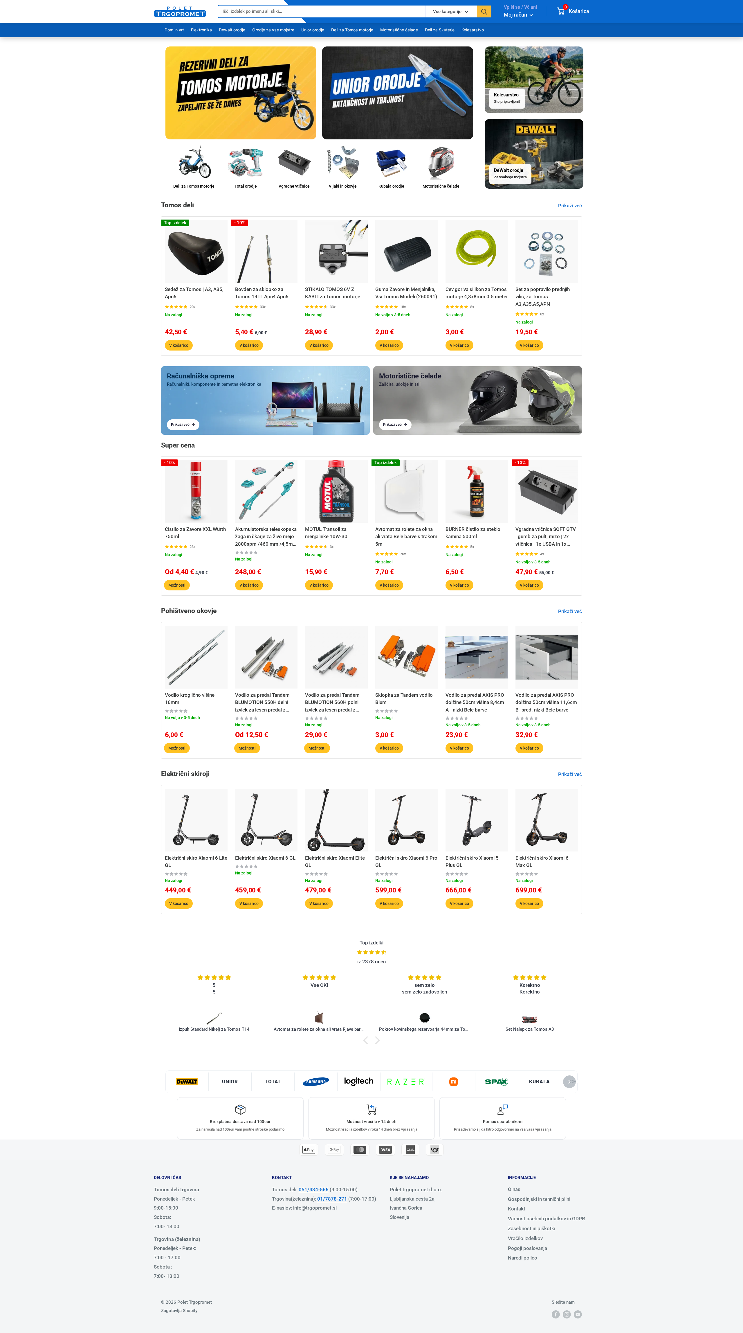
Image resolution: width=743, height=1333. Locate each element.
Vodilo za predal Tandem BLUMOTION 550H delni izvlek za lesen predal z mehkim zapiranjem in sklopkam (262, 703)
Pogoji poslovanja (527, 1248)
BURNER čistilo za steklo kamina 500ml (473, 533)
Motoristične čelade (399, 29)
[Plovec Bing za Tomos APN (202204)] (530, 1018)
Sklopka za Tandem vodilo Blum (404, 698)
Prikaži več (570, 206)
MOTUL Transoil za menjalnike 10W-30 (326, 533)
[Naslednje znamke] (569, 1081)
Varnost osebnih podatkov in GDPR (546, 1218)
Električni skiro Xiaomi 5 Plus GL (472, 861)
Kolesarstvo (472, 29)
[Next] (582, 286)
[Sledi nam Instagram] (567, 1314)
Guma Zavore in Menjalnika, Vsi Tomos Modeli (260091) (406, 293)
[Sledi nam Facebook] (556, 1314)
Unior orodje (312, 29)
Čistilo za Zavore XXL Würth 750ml (195, 533)
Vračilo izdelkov (525, 1238)
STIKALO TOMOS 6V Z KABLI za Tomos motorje (332, 293)
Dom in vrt (174, 29)
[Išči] (484, 11)
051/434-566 (314, 1189)
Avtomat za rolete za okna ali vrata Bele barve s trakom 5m (406, 536)
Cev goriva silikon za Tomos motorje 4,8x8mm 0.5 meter (477, 293)
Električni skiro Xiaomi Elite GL (335, 861)
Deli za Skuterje (440, 29)
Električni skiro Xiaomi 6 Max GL (542, 861)
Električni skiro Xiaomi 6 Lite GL (196, 861)
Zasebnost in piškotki (531, 1228)
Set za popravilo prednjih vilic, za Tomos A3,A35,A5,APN (542, 296)
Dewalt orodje (232, 29)
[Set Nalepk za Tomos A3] (424, 1018)
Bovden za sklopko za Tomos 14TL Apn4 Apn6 (261, 293)
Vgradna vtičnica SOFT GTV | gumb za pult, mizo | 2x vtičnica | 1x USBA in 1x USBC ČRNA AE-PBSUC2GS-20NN (546, 537)
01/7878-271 (332, 1199)
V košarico (178, 345)
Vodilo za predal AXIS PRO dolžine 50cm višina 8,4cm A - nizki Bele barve (475, 702)
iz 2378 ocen (371, 961)
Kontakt (516, 1209)
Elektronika (201, 29)
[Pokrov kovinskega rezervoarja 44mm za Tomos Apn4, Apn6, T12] (319, 1018)
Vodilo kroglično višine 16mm (189, 698)
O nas (514, 1189)
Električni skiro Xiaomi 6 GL (265, 858)
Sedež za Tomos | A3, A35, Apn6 (194, 293)
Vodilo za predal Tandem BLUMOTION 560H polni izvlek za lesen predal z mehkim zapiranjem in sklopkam (332, 703)
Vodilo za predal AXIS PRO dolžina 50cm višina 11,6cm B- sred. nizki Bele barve (546, 702)
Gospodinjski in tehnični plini (539, 1199)
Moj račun (516, 15)
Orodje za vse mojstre (273, 29)
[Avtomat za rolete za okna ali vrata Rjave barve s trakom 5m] (214, 1018)
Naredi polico (522, 1258)
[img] (371, 952)
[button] (367, 1040)
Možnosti (176, 585)
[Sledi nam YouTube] (578, 1314)
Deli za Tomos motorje (352, 29)
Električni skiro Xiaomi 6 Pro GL (406, 861)
